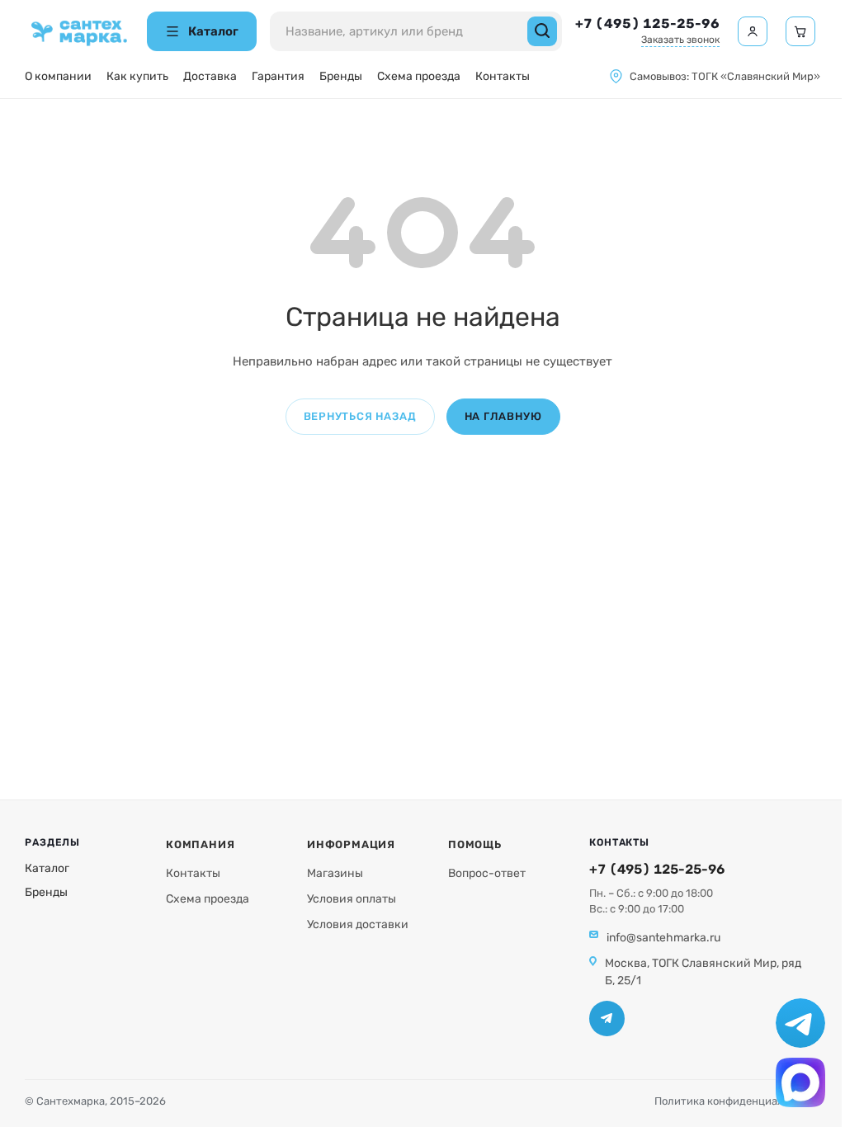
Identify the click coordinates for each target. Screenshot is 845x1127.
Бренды (340, 76)
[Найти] (542, 31)
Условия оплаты (351, 899)
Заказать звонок (680, 39)
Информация (351, 844)
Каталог (47, 868)
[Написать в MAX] (800, 1082)
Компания (200, 844)
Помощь (475, 844)
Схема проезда (418, 76)
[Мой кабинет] (752, 31)
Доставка (210, 76)
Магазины (335, 873)
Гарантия (278, 76)
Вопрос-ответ (487, 873)
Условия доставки (357, 924)
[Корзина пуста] (800, 31)
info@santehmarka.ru (663, 938)
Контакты (502, 76)
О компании (58, 76)
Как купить (137, 76)
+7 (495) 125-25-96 (647, 23)
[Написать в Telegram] (800, 1023)
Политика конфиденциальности (737, 1101)
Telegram (607, 1018)
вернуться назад (360, 416)
